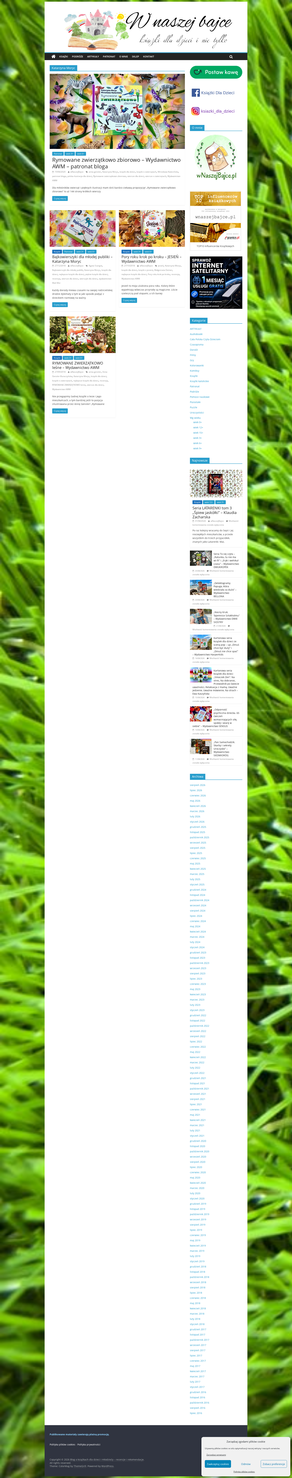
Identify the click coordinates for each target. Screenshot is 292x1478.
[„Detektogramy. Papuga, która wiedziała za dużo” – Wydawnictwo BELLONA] (201, 581)
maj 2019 (195, 1240)
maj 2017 (195, 1366)
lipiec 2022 (196, 1041)
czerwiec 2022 (198, 1046)
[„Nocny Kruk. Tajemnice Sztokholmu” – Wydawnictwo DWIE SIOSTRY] (201, 610)
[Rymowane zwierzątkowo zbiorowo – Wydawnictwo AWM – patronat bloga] (117, 76)
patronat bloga (59, 176)
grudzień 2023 (198, 952)
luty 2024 (195, 942)
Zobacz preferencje (274, 1464)
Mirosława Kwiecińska (168, 171)
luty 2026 (195, 816)
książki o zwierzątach (146, 171)
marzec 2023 (197, 999)
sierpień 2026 (197, 785)
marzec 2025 (197, 874)
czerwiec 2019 (198, 1235)
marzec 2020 (197, 1188)
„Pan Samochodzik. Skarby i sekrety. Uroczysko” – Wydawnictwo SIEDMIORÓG (224, 749)
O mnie (123, 56)
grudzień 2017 (198, 1329)
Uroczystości (197, 412)
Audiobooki (196, 334)
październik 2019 (199, 1214)
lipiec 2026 (196, 790)
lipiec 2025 (196, 853)
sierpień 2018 (197, 1287)
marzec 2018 (197, 1313)
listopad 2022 (197, 1020)
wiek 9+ (197, 448)
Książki (63, 56)
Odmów (246, 1464)
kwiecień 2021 (198, 1120)
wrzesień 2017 (198, 1345)
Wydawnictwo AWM (130, 278)
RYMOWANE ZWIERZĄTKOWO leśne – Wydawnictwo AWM (77, 365)
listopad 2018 (197, 1271)
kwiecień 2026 (198, 806)
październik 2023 (199, 963)
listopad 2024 (197, 895)
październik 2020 (199, 1151)
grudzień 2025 (198, 826)
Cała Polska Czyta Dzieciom (205, 339)
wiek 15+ (198, 432)
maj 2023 (195, 989)
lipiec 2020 (196, 1167)
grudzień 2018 (198, 1266)
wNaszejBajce (76, 171)
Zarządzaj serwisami (216, 1454)
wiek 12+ (198, 427)
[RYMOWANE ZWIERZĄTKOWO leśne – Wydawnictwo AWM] (83, 318)
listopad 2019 (197, 1209)
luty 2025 (195, 879)
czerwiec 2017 (198, 1360)
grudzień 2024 (198, 889)
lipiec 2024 (196, 915)
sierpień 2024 (197, 910)
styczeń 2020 (197, 1198)
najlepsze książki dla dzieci (71, 274)
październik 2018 (199, 1277)
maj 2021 (195, 1114)
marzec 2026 (197, 811)
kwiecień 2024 (198, 931)
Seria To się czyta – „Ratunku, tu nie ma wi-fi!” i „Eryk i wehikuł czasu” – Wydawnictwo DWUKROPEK (226, 560)
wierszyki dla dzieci (89, 278)
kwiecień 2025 (198, 868)
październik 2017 (199, 1339)
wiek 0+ (197, 422)
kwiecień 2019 (198, 1245)
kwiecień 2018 (198, 1308)
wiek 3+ (69, 153)
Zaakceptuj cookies (218, 1464)
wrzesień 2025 (198, 842)
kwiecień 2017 (198, 1371)
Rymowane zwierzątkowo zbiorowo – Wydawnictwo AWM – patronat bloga (116, 163)
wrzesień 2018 (198, 1282)
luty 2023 (195, 1004)
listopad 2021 (197, 1083)
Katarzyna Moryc (110, 171)
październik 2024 (199, 900)
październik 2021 (199, 1088)
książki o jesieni (145, 270)
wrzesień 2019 (198, 1219)
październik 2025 (199, 837)
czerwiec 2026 (198, 795)
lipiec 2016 (196, 1413)
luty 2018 (195, 1318)
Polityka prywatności (88, 1444)
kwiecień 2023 (198, 994)
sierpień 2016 (197, 1407)
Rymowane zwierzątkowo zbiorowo (109, 176)
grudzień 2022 (198, 1015)
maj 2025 (195, 863)
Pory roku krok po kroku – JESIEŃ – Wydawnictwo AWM (151, 259)
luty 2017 (195, 1381)
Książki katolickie (199, 381)
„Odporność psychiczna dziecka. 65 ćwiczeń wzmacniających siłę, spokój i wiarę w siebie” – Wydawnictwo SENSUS (215, 718)
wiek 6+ (80, 153)
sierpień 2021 (197, 1099)
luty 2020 (195, 1193)
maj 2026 (195, 800)
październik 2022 (199, 1025)
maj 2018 (195, 1303)
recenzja (56, 278)
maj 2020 (195, 1177)
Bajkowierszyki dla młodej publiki (67, 270)
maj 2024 (195, 926)
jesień (161, 265)
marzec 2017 (197, 1376)
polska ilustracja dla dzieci (79, 176)
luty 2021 (195, 1130)
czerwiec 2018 (198, 1298)
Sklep (135, 56)
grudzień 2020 (198, 1141)
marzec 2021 (197, 1125)
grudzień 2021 (198, 1078)
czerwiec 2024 (198, 921)
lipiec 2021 (196, 1104)
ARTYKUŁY (195, 328)
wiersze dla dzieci (135, 176)
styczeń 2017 (197, 1387)
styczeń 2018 (197, 1324)
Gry (192, 360)
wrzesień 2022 (198, 1031)
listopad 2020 (197, 1146)
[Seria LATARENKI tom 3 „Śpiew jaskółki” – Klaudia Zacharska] (216, 471)
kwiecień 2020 (198, 1182)
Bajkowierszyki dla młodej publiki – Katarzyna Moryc (82, 259)
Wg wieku (195, 417)
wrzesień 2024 (198, 905)
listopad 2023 (197, 957)
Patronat (109, 56)
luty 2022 (195, 1067)
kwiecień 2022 (198, 1057)
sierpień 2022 (197, 1036)
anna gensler (95, 171)
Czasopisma (196, 344)
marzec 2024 (197, 936)
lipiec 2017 (196, 1355)
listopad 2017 (197, 1334)
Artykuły (93, 56)
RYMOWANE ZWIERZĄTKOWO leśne (69, 384)
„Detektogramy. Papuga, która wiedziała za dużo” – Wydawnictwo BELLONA (225, 589)
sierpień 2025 (197, 847)
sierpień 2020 (197, 1161)
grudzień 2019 (198, 1203)
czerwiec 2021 (198, 1109)
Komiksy (194, 370)
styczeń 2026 (197, 821)
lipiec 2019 (196, 1229)
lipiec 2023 (196, 978)
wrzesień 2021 (198, 1093)
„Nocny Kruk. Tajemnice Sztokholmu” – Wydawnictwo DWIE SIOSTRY (227, 617)
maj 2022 (195, 1052)
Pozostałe (195, 402)
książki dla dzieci (127, 171)
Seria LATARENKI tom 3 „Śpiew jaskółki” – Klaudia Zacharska (214, 512)
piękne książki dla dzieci (96, 274)
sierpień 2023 (197, 973)
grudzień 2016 (198, 1392)
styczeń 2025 (197, 884)
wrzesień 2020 (198, 1156)
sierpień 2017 (197, 1350)
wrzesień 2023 (198, 968)
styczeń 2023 (197, 1010)
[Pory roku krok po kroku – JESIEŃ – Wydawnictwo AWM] (152, 212)
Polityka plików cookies (244, 1471)
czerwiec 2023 (198, 984)
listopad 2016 (197, 1397)
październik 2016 (199, 1402)
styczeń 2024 (197, 947)
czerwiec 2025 (198, 858)
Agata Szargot (95, 265)
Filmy (193, 355)
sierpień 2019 (197, 1224)
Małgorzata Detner (163, 270)
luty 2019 (195, 1256)
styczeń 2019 (197, 1261)
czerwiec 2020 (198, 1172)
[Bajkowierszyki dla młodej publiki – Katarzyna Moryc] (83, 212)
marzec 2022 (197, 1062)
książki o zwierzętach (62, 380)
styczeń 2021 (197, 1135)
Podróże (77, 56)
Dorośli (194, 349)
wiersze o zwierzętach (155, 176)
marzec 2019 (197, 1250)
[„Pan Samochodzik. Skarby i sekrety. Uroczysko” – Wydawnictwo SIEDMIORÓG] (201, 740)
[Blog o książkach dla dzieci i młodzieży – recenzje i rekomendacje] (53, 56)
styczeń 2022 (197, 1072)
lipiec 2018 (196, 1292)
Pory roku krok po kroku (159, 274)
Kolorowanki (197, 365)
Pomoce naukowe (200, 396)
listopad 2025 (197, 832)
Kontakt (148, 56)
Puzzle (193, 407)
